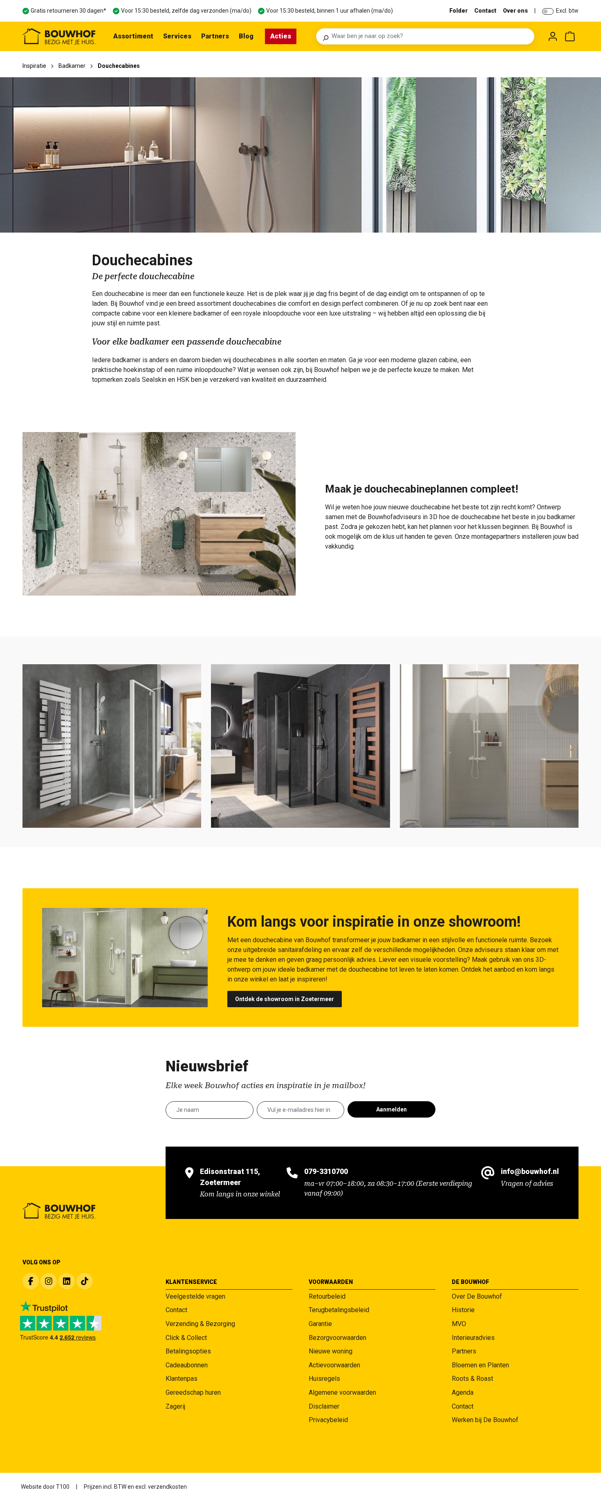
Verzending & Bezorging (200, 1324)
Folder (458, 10)
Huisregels (324, 1378)
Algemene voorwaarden (342, 1392)
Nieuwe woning (330, 1351)
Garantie (320, 1324)
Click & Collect (186, 1338)
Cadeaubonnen (187, 1365)
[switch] (548, 11)
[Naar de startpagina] (58, 36)
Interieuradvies (473, 1338)
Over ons (515, 10)
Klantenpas (181, 1378)
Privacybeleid (328, 1420)
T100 (63, 1486)
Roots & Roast (472, 1378)
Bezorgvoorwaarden (337, 1338)
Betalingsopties (188, 1351)
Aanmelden (391, 1109)
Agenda (462, 1392)
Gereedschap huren (193, 1392)
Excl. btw (567, 10)
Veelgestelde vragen (195, 1296)
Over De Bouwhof (477, 1296)
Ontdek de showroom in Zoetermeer (284, 999)
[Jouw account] (552, 36)
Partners (464, 1351)
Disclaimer (324, 1406)
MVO (459, 1324)
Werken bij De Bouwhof (485, 1420)
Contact (485, 10)
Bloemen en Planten (480, 1365)
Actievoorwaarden (334, 1365)
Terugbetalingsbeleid (339, 1310)
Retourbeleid (327, 1296)
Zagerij (175, 1406)
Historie (463, 1310)
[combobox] (430, 36)
